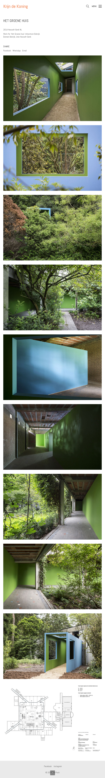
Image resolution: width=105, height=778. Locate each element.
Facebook (7, 50)
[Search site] (87, 6)
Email (24, 50)
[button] (97, 6)
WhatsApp (17, 50)
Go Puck (56, 772)
